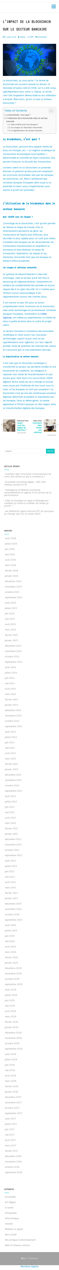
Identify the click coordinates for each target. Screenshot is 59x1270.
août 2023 (10, 731)
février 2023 (11, 764)
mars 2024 (10, 694)
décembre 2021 (13, 839)
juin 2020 (10, 936)
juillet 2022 (11, 801)
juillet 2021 (11, 866)
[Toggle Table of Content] (50, 111)
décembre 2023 (13, 710)
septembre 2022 (13, 791)
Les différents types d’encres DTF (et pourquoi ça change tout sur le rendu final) (29, 512)
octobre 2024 (12, 656)
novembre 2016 (13, 1161)
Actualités (42, 37)
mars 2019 (10, 1016)
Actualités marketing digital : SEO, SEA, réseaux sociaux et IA (25, 483)
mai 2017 (10, 1134)
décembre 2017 (13, 1097)
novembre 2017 (13, 1102)
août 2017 (10, 1118)
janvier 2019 (11, 1027)
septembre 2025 (13, 597)
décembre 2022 (13, 774)
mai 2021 (10, 877)
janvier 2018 (11, 1091)
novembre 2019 (13, 973)
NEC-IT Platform (24, 8)
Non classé (10, 1234)
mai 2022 (10, 812)
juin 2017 (10, 1129)
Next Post (37, 427)
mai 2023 (10, 748)
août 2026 (10, 538)
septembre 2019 (13, 984)
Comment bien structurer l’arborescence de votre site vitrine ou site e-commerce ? (27, 475)
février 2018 (11, 1086)
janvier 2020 (11, 963)
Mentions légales (30, 1266)
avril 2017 (10, 1140)
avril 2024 (10, 688)
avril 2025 (10, 624)
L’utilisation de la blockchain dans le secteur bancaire (27, 120)
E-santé (9, 1207)
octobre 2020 (12, 914)
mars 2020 (10, 952)
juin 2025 (10, 613)
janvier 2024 (11, 705)
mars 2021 (10, 887)
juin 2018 (10, 1065)
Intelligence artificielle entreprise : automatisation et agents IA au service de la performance (27, 493)
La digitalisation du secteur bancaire (26, 131)
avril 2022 (10, 817)
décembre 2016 (13, 1156)
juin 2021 (10, 871)
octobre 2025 (12, 592)
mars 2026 (10, 565)
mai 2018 (10, 1070)
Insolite (9, 1223)
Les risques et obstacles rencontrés (26, 127)
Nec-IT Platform (29, 1258)
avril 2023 (10, 753)
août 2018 (10, 1054)
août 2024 (10, 667)
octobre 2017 (12, 1108)
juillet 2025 (11, 608)
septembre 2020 (13, 920)
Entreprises (11, 1213)
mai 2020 (10, 941)
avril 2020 (10, 946)
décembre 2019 (13, 968)
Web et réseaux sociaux (17, 1245)
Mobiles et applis (14, 1229)
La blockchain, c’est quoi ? (18, 115)
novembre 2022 (13, 780)
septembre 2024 (13, 662)
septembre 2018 (13, 1048)
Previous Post (23, 425)
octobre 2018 (12, 1043)
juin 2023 (10, 742)
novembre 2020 (13, 909)
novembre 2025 (13, 586)
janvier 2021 (11, 898)
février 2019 (11, 1022)
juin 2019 (10, 1000)
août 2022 (10, 796)
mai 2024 (10, 683)
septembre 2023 (13, 726)
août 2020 (10, 925)
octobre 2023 (12, 721)
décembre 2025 (13, 581)
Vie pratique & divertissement (20, 1240)
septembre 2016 (13, 1172)
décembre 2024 (13, 646)
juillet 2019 (11, 995)
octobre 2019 (12, 979)
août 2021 (10, 860)
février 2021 (11, 893)
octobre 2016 (12, 1167)
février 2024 (11, 699)
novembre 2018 (13, 1038)
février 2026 (11, 570)
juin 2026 (10, 549)
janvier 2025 (11, 640)
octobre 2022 (12, 785)
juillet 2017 (11, 1124)
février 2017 (11, 1151)
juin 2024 (10, 678)
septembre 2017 (13, 1113)
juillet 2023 (11, 737)
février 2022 (11, 828)
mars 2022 (10, 823)
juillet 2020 (11, 930)
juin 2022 (10, 807)
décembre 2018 (13, 1032)
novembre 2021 (13, 844)
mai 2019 (10, 1006)
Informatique (12, 1218)
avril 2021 (10, 882)
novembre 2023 (13, 715)
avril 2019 (10, 1011)
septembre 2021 (13, 855)
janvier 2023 (11, 769)
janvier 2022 (11, 834)
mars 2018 (10, 1081)
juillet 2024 (11, 672)
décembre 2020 (13, 903)
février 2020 (11, 957)
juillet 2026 (11, 543)
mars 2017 (10, 1145)
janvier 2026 (11, 576)
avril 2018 (10, 1075)
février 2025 (11, 635)
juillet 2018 (11, 1059)
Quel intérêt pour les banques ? (24, 124)
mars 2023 (10, 758)
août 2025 (10, 603)
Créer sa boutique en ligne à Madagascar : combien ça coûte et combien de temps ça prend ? (27, 503)
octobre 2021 (12, 850)
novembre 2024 (13, 651)
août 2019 (10, 989)
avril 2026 (10, 560)
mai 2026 (10, 554)
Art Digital (10, 1202)
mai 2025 (10, 619)
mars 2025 (10, 629)
